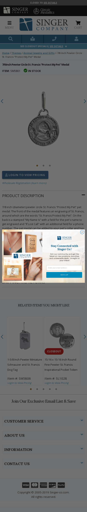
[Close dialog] (82, 232)
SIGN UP (64, 275)
